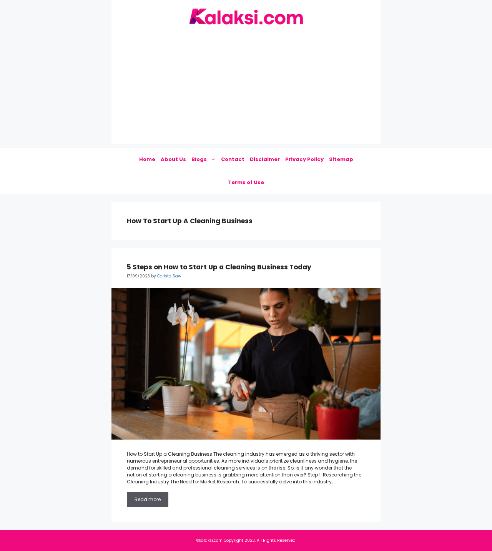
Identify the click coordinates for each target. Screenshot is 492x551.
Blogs (199, 159)
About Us (173, 159)
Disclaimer (265, 159)
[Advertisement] (246, 90)
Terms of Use (246, 182)
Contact (232, 159)
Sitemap (341, 159)
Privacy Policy (304, 159)
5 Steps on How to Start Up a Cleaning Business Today (219, 267)
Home (147, 159)
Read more (148, 499)
